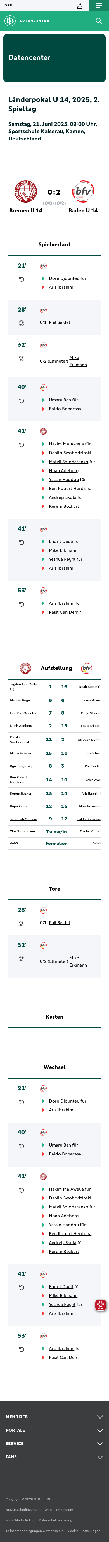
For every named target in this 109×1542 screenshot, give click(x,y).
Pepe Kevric (19, 806)
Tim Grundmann (22, 831)
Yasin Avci (93, 780)
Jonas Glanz (92, 700)
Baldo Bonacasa (65, 409)
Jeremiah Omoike (23, 819)
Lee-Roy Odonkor (23, 713)
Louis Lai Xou (91, 726)
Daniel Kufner (90, 831)
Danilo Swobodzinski (70, 453)
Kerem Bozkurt (64, 506)
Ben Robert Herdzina (70, 488)
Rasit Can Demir (65, 612)
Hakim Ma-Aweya (66, 444)
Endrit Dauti (61, 541)
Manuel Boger (20, 700)
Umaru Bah (60, 400)
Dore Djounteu (64, 278)
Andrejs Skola (62, 497)
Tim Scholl (93, 753)
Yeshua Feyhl (62, 559)
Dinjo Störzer (91, 713)
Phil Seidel (59, 322)
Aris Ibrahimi (61, 287)
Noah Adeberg (64, 470)
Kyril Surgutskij (21, 766)
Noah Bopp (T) (90, 687)
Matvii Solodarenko (68, 462)
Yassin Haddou (64, 479)
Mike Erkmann (78, 361)
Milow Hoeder (20, 753)
